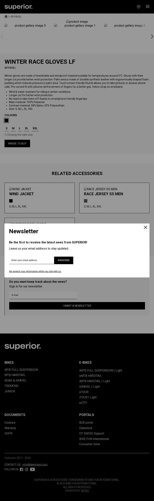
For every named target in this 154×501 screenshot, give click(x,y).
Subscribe (64, 260)
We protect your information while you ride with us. (35, 271)
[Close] (145, 228)
